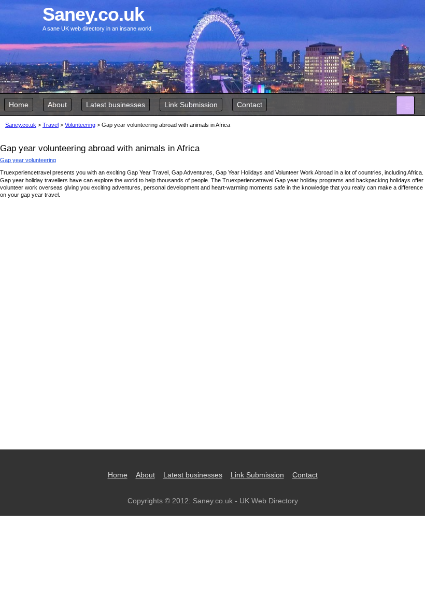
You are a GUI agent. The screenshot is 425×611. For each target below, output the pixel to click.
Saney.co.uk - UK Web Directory (245, 501)
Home (19, 104)
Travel (50, 125)
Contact (249, 104)
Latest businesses (115, 104)
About (57, 104)
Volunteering (80, 125)
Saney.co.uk (20, 125)
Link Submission (191, 104)
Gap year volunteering (28, 160)
